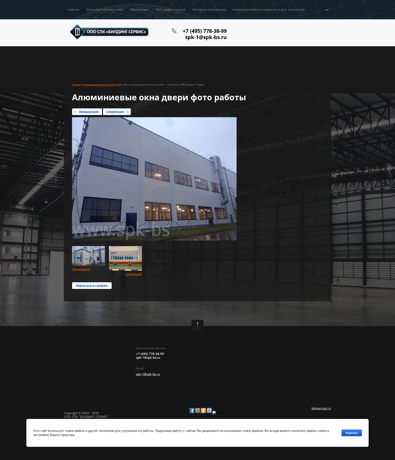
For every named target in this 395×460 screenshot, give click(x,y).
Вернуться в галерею (92, 285)
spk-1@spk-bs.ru (206, 37)
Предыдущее (89, 111)
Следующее (115, 111)
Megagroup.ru (321, 408)
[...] (327, 9)
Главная (76, 84)
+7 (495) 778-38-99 (205, 30)
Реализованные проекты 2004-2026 (102, 84)
